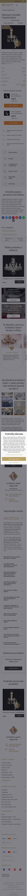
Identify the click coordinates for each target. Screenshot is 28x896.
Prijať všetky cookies (14, 459)
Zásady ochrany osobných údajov (14, 454)
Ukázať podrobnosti (14, 462)
